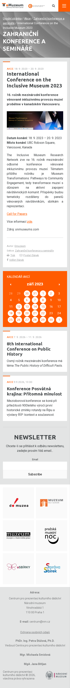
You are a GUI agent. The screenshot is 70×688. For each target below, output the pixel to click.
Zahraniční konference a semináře (34, 250)
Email (35, 459)
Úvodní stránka (12, 18)
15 (43, 306)
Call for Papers (17, 214)
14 (35, 306)
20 (27, 313)
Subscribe (35, 474)
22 (43, 313)
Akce (27, 18)
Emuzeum (20, 245)
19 (19, 313)
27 (27, 320)
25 (11, 320)
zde (29, 221)
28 (35, 320)
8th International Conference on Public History (29, 349)
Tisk (12, 255)
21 (35, 313)
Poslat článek (31, 255)
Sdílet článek (16, 259)
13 (27, 306)
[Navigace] (64, 6)
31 (35, 293)
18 (11, 313)
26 (19, 320)
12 (19, 306)
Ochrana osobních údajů (35, 632)
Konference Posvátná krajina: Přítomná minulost (34, 391)
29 (43, 320)
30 (27, 293)
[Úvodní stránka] (25, 6)
